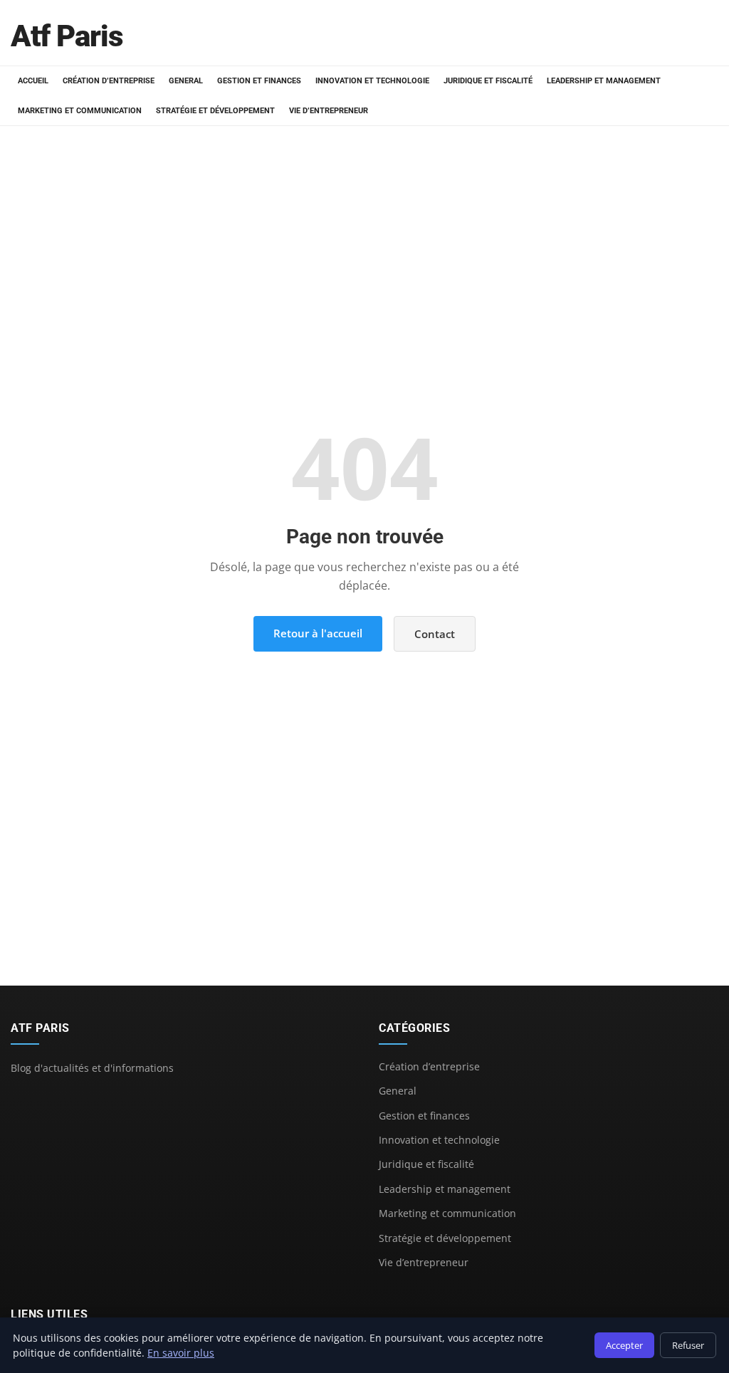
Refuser (688, 1345)
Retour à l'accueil (317, 633)
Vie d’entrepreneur (328, 110)
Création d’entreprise (108, 80)
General (186, 80)
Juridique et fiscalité (488, 80)
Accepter (624, 1345)
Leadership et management (604, 80)
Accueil (33, 80)
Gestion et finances (259, 80)
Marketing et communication (80, 110)
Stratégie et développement (215, 110)
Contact (434, 634)
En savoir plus (180, 1352)
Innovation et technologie (372, 80)
